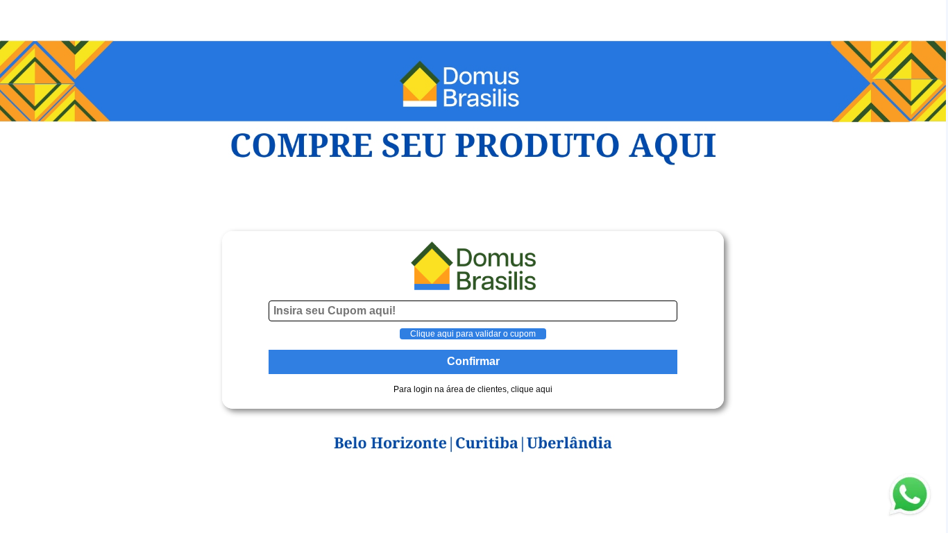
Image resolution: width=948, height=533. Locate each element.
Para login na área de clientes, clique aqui (472, 389)
